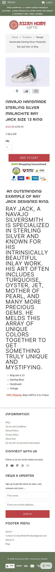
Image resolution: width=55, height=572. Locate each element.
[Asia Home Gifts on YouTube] (12, 466)
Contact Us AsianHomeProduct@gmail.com (26, 536)
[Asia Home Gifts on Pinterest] (17, 466)
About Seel (11, 439)
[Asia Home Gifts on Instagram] (22, 466)
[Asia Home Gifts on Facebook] (7, 466)
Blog (8, 544)
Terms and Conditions (16, 427)
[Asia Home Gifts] (27, 25)
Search (9, 532)
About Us (10, 540)
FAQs (8, 422)
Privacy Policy (12, 435)
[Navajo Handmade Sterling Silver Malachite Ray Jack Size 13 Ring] (28, 72)
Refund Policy (12, 431)
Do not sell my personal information (23, 443)
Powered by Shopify (39, 559)
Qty (8, 141)
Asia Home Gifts (22, 559)
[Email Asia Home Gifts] (28, 466)
